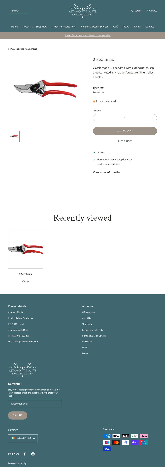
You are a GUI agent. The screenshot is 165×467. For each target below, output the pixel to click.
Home (11, 49)
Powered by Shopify (17, 463)
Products (20, 49)
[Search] (10, 11)
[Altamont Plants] (82, 11)
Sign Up (17, 415)
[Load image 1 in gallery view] (14, 136)
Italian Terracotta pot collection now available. (82, 35)
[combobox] (18, 11)
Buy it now (125, 141)
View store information (107, 172)
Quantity (97, 110)
